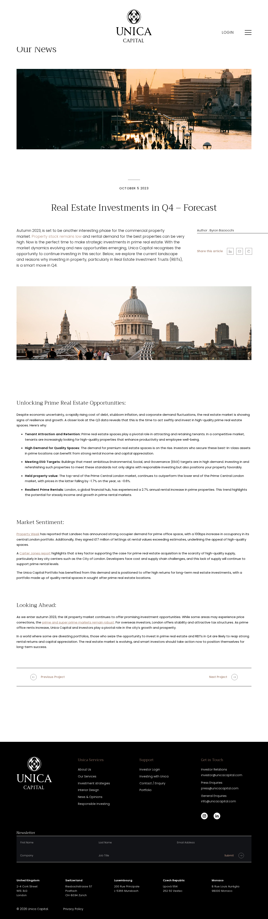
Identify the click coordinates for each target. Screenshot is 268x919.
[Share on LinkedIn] (230, 251)
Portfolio (145, 790)
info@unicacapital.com (218, 801)
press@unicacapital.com (219, 788)
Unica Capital (38, 909)
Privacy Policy (73, 909)
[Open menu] (248, 32)
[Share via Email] (239, 251)
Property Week (28, 534)
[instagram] (204, 816)
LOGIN (228, 32)
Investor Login (149, 769)
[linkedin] (217, 816)
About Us (84, 769)
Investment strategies (94, 783)
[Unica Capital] (134, 26)
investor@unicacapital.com (221, 775)
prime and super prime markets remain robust (78, 622)
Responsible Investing (94, 804)
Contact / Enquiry (152, 783)
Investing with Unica (154, 776)
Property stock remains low (57, 236)
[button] (248, 251)
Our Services (87, 776)
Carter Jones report (35, 553)
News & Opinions (90, 797)
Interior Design (88, 790)
